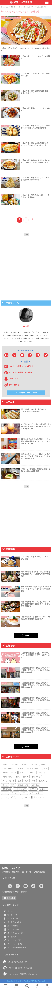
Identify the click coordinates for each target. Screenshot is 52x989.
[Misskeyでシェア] (43, 746)
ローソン (32, 773)
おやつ (4, 793)
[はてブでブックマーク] (31, 752)
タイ (20, 797)
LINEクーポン (23, 785)
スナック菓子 (7, 777)
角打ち (27, 797)
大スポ (13, 773)
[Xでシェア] (8, 746)
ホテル (22, 773)
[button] (37, 759)
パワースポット (36, 793)
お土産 (44, 768)
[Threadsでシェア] (20, 752)
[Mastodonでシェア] (20, 746)
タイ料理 (33, 789)
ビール (4, 797)
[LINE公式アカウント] (38, 355)
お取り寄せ (36, 777)
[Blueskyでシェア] (31, 746)
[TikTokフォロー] (30, 355)
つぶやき (42, 773)
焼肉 (26, 781)
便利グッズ (6, 789)
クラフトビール (8, 781)
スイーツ (19, 768)
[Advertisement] (26, 263)
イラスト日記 (7, 768)
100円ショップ (20, 789)
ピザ (13, 797)
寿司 (13, 785)
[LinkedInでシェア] (26, 759)
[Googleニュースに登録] (6, 355)
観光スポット (44, 781)
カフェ (24, 793)
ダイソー (14, 793)
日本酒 (25, 777)
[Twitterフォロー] (46, 355)
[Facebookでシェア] (8, 752)
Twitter (4, 773)
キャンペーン (39, 797)
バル (33, 781)
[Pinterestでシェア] (14, 759)
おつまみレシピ (32, 768)
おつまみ (35, 785)
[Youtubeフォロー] (22, 355)
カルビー (43, 789)
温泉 (19, 781)
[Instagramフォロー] (14, 355)
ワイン (4, 785)
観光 (18, 777)
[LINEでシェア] (43, 752)
